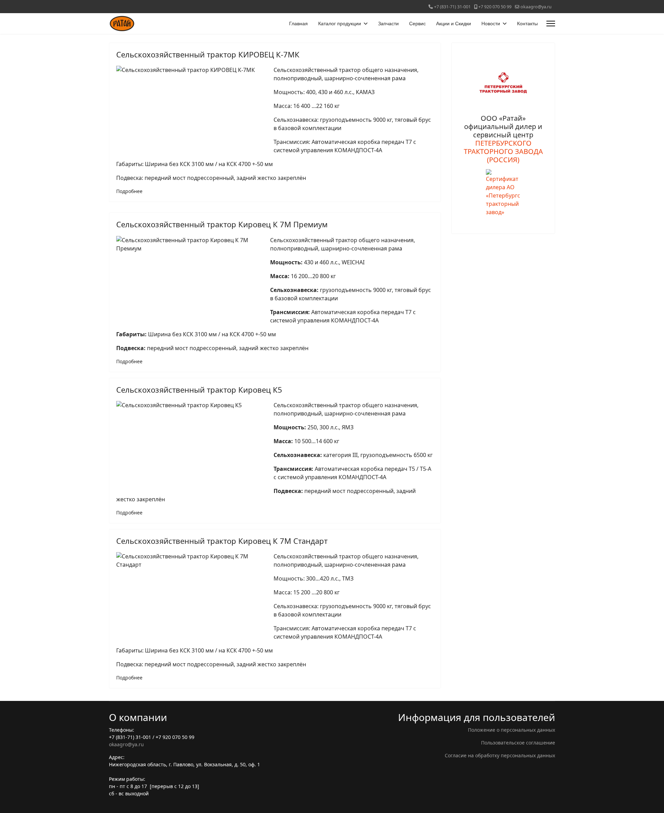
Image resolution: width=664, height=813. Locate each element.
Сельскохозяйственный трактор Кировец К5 (199, 389)
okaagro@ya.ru (536, 7)
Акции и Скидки (453, 23)
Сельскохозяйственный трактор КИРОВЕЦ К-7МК (207, 54)
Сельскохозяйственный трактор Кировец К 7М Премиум (222, 224)
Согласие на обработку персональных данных (500, 755)
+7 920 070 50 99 (494, 7)
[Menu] (550, 23)
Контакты (527, 23)
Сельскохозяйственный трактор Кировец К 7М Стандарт (222, 541)
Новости (490, 23)
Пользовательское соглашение (518, 742)
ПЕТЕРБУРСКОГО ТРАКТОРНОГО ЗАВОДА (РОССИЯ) (503, 151)
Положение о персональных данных (511, 730)
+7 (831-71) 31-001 (452, 7)
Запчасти (388, 23)
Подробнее (129, 191)
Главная (298, 23)
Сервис (417, 23)
